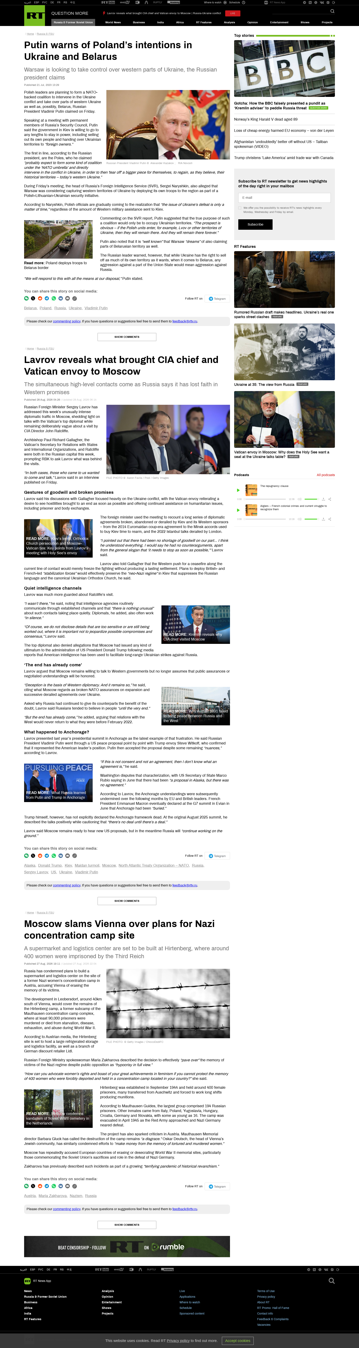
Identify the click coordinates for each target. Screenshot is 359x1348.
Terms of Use (266, 1291)
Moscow (109, 865)
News (28, 1291)
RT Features (203, 22)
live (232, 13)
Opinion (252, 22)
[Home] (34, 15)
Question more (69, 13)
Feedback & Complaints (273, 1319)
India (160, 22)
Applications (187, 1296)
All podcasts (326, 475)
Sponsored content (192, 1313)
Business (139, 22)
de (48, 1269)
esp (32, 1269)
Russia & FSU (45, 33)
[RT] (108, 2)
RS (65, 2)
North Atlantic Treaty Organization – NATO (154, 865)
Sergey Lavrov (36, 872)
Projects (327, 22)
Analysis (229, 22)
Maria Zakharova (53, 1196)
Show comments (126, 337)
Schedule (186, 1308)
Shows (305, 22)
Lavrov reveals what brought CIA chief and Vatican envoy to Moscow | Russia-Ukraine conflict (164, 13)
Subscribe (255, 224)
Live (182, 1291)
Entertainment (279, 22)
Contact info (265, 1313)
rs (62, 1269)
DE (52, 2)
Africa (180, 22)
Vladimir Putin (96, 308)
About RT (263, 1302)
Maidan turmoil (87, 865)
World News (113, 22)
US (53, 872)
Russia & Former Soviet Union (73, 22)
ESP (36, 2)
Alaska (29, 865)
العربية (27, 2)
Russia (60, 308)
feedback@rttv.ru (184, 321)
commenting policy (66, 321)
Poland (45, 308)
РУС (44, 2)
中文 (72, 2)
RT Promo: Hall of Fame (273, 1308)
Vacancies (263, 1324)
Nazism (76, 1196)
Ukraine (75, 308)
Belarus (30, 308)
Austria (30, 1196)
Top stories (244, 35)
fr (55, 1269)
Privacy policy (266, 1296)
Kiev (68, 865)
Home (30, 33)
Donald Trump (50, 865)
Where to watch (190, 1302)
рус (40, 1269)
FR (58, 2)
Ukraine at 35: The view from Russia (264, 385)
